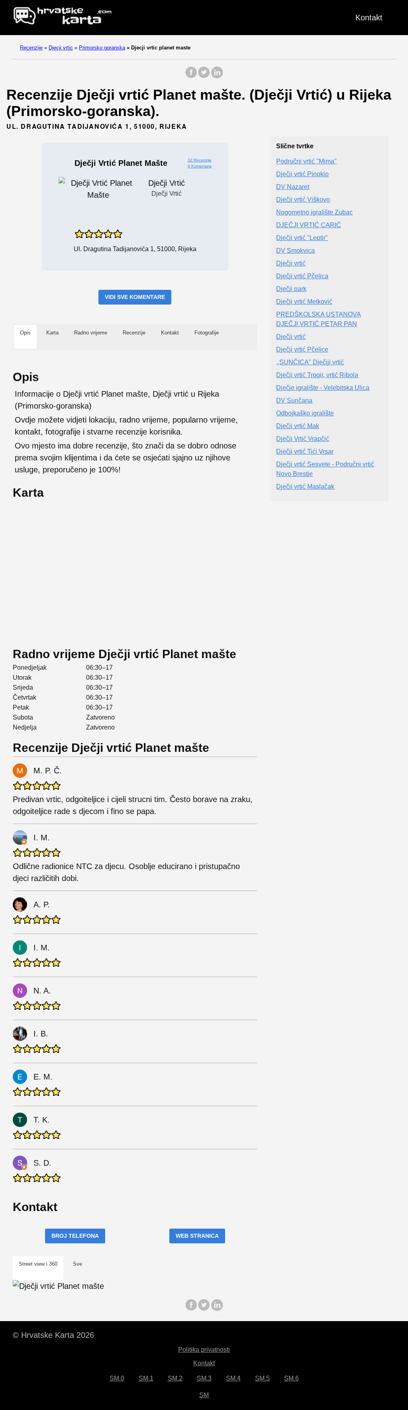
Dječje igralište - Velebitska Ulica (322, 387)
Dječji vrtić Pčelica (302, 276)
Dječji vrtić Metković (304, 301)
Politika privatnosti (204, 1349)
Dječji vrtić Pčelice (302, 349)
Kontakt (368, 17)
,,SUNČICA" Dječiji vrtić (310, 362)
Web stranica (197, 1236)
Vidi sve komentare (135, 297)
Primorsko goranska (102, 48)
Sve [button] (77, 1264)
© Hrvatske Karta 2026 (53, 1335)
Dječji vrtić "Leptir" (302, 237)
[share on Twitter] (204, 76)
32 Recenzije (200, 160)
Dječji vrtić (291, 263)
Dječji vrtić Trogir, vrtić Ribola (317, 375)
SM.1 (146, 1378)
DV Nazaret (292, 186)
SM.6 (291, 1378)
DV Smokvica (295, 250)
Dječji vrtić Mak (297, 426)
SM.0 (117, 1378)
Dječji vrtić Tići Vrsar (304, 451)
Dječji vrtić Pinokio (302, 174)
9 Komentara (200, 166)
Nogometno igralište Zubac (314, 212)
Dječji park (291, 288)
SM (204, 1395)
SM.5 (262, 1378)
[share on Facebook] (191, 76)
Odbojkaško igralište (305, 413)
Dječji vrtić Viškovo (303, 199)
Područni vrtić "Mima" (306, 161)
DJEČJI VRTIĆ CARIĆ (308, 225)
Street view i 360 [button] (38, 1264)
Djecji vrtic (61, 48)
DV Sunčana (294, 400)
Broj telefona (75, 1236)
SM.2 (175, 1378)
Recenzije (31, 48)
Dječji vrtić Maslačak (305, 486)
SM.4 (233, 1378)
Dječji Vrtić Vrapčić (302, 438)
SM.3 (204, 1378)
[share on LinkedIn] (216, 76)
